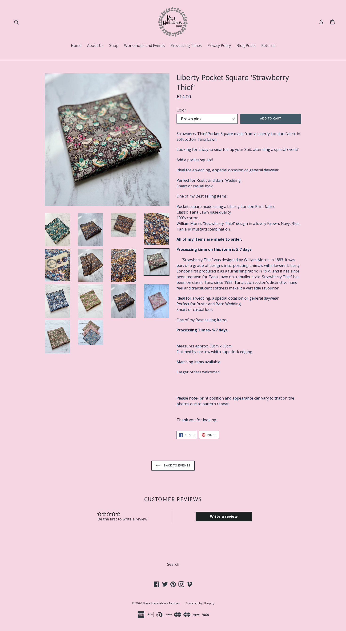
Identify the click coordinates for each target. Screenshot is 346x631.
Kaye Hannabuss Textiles (161, 603)
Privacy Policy (219, 45)
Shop (113, 45)
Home (76, 45)
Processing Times (186, 45)
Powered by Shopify (199, 603)
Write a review (224, 516)
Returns (268, 45)
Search (173, 564)
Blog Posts (246, 45)
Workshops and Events (144, 45)
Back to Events (176, 465)
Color (181, 110)
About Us (95, 45)
